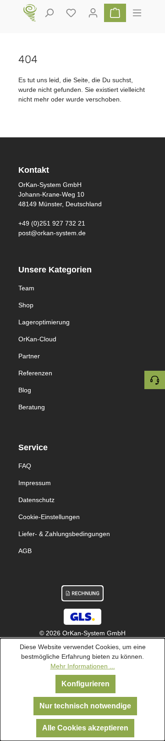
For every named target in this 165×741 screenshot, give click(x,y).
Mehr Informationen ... (82, 666)
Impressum (34, 482)
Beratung (31, 407)
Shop (25, 305)
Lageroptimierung (44, 322)
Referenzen (35, 373)
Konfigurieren (85, 684)
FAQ (24, 465)
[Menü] (137, 13)
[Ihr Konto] (93, 13)
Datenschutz (36, 499)
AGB (25, 550)
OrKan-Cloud (37, 339)
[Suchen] (49, 13)
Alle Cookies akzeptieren (85, 728)
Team (26, 288)
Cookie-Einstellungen (49, 516)
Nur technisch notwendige (85, 706)
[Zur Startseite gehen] (30, 13)
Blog (24, 390)
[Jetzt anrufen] (154, 380)
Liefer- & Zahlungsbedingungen (64, 533)
